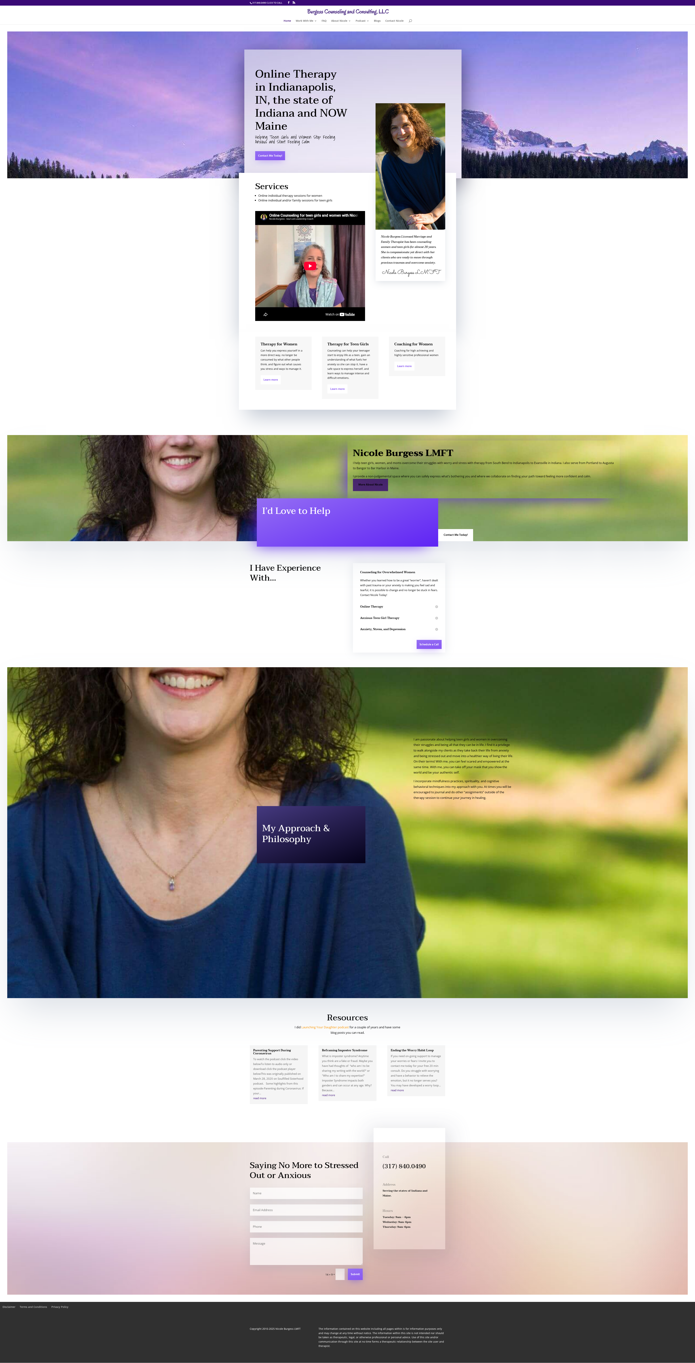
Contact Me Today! (270, 156)
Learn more (271, 380)
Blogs (377, 21)
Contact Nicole (394, 21)
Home (287, 21)
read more (259, 1098)
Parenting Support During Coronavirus (272, 1052)
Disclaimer (9, 1307)
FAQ (324, 21)
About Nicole (339, 21)
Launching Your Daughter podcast (325, 1027)
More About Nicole (370, 484)
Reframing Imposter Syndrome (344, 1050)
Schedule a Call (429, 644)
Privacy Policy (59, 1307)
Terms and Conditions (33, 1307)
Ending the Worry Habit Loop (412, 1050)
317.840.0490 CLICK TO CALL (267, 2)
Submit (355, 1274)
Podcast (361, 21)
